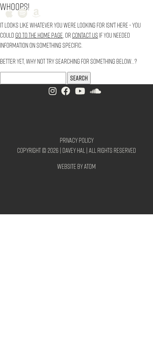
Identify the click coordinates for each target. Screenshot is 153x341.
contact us (85, 35)
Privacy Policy (77, 140)
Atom (90, 166)
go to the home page (39, 35)
